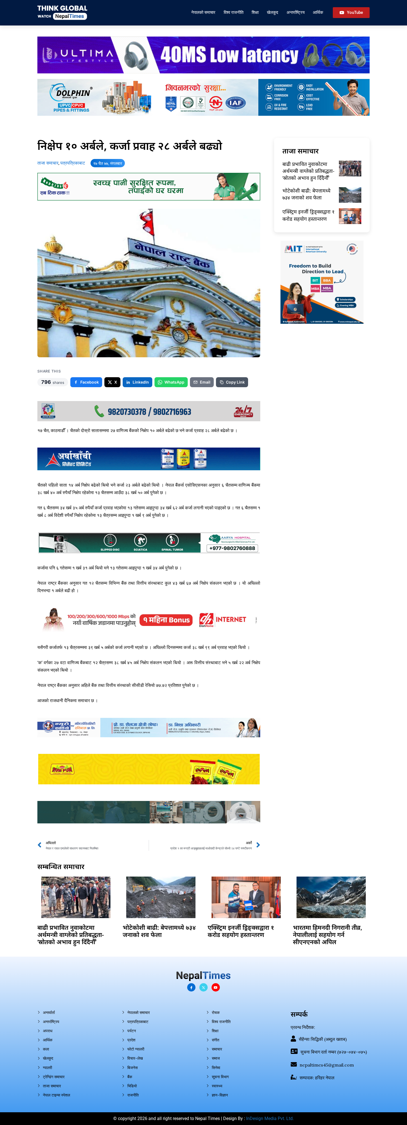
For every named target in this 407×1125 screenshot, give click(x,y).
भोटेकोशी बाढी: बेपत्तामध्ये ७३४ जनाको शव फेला (306, 194)
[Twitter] (203, 987)
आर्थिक (318, 12)
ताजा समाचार (47, 163)
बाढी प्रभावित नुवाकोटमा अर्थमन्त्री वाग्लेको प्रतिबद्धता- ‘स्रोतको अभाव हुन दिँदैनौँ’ (308, 171)
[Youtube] (216, 987)
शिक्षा (255, 12)
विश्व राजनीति (233, 12)
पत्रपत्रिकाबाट (72, 163)
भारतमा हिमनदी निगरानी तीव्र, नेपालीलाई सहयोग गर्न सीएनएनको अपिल (327, 934)
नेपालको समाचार (203, 12)
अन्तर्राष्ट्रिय (296, 12)
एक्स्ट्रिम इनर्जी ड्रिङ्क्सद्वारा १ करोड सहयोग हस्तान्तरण (308, 215)
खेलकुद (272, 12)
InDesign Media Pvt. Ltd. (270, 1118)
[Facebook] (191, 987)
